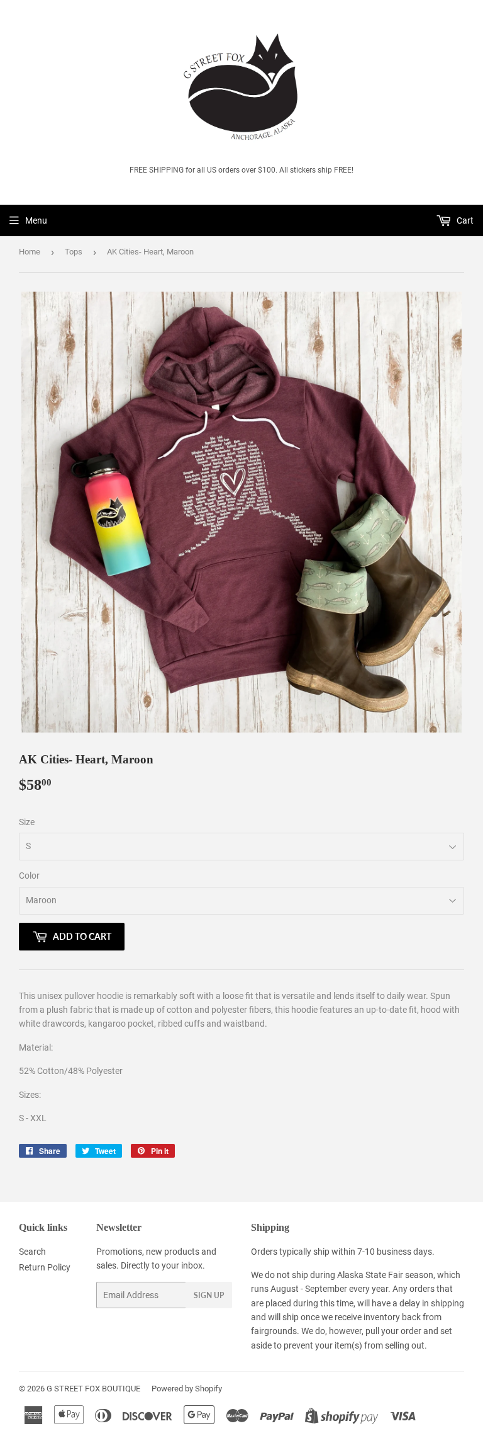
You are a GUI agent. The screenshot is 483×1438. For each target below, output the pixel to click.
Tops (73, 251)
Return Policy (44, 1267)
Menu (36, 220)
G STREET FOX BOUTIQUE (93, 1388)
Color (29, 875)
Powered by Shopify (187, 1388)
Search (32, 1252)
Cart (464, 220)
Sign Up (209, 1295)
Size (27, 822)
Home (29, 251)
